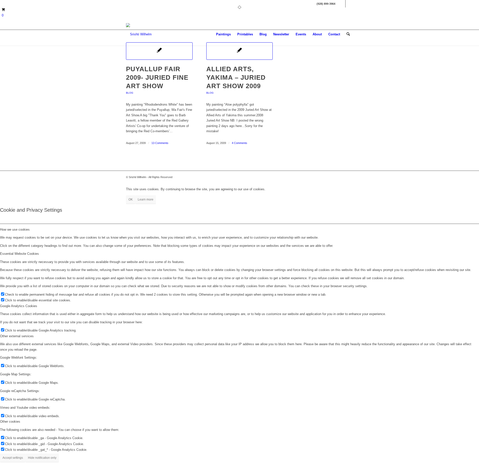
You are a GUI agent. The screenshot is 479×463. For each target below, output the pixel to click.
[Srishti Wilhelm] (139, 34)
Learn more (145, 199)
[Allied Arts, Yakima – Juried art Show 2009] (239, 51)
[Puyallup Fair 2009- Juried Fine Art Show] (159, 51)
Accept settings (12, 458)
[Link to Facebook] (341, 3)
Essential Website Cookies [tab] (19, 254)
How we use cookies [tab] (15, 229)
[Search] (348, 34)
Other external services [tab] (17, 336)
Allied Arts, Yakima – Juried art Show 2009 (236, 77)
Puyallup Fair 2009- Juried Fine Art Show (157, 77)
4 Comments (239, 142)
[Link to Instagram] (349, 3)
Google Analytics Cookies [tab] (18, 306)
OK (130, 199)
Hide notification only (42, 458)
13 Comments (159, 142)
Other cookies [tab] (10, 421)
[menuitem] (223, 34)
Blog (129, 92)
